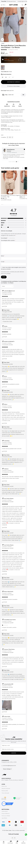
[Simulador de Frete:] (10, 95)
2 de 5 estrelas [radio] (11, 238)
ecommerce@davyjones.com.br (9, 765)
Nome (2, 256)
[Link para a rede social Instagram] (15, 838)
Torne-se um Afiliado (6, 815)
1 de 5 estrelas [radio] (9, 238)
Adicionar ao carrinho (13, 82)
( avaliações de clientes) (12, 49)
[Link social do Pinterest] (10, 137)
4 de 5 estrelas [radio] (13, 238)
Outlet (3, 43)
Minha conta (4, 786)
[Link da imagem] (17, 798)
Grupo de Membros (6, 813)
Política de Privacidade (13, 834)
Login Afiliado (4, 818)
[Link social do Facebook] (8, 137)
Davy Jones (8, 830)
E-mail (3, 261)
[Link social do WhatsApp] (12, 137)
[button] (1, 24)
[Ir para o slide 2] (13, 40)
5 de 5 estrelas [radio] (14, 238)
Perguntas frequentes (6, 788)
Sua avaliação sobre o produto (8, 240)
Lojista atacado (5, 811)
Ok (23, 94)
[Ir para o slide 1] (12, 40)
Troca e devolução (5, 793)
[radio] (2, 77)
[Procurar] (22, 5)
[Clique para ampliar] (2, 39)
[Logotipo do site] (13, 5)
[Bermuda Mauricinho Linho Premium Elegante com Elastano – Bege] (10, 182)
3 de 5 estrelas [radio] (12, 238)
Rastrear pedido (5, 790)
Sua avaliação (4, 238)
